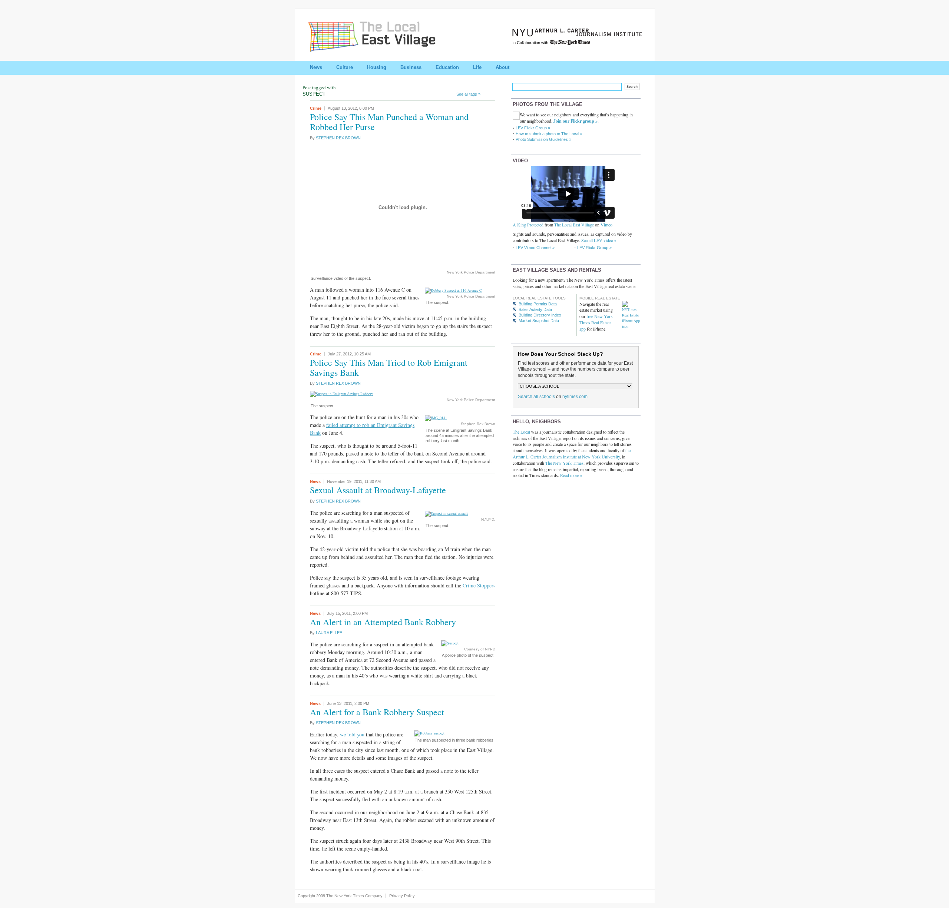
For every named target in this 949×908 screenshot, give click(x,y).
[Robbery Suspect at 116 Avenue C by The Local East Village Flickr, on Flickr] (453, 290)
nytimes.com (575, 396)
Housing (376, 67)
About (502, 67)
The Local (521, 432)
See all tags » (468, 94)
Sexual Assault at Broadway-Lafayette (378, 490)
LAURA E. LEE (329, 632)
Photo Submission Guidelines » (543, 139)
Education (447, 67)
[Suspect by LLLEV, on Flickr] (450, 643)
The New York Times (564, 463)
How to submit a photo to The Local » (549, 134)
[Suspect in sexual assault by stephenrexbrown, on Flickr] (446, 513)
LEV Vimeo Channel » (535, 247)
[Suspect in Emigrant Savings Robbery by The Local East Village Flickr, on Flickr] (341, 393)
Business (410, 67)
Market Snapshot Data (539, 320)
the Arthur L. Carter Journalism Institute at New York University (572, 453)
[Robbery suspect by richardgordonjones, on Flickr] (429, 733)
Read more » (571, 475)
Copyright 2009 (311, 896)
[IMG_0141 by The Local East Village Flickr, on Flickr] (436, 417)
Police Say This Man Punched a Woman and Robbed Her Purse (389, 122)
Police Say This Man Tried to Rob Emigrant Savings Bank (388, 367)
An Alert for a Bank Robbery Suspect (377, 712)
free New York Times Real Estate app (596, 322)
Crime (315, 108)
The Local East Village (574, 225)
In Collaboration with (530, 42)
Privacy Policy (402, 896)
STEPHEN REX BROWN (338, 138)
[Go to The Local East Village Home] (380, 49)
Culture (344, 67)
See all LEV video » (598, 240)
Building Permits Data (538, 304)
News (316, 67)
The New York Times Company (354, 896)
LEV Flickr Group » (533, 128)
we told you (351, 734)
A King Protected (528, 225)
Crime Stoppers (479, 585)
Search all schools (536, 396)
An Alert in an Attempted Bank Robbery (383, 622)
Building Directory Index (540, 315)
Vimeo (606, 225)
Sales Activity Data (535, 309)
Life (477, 67)
